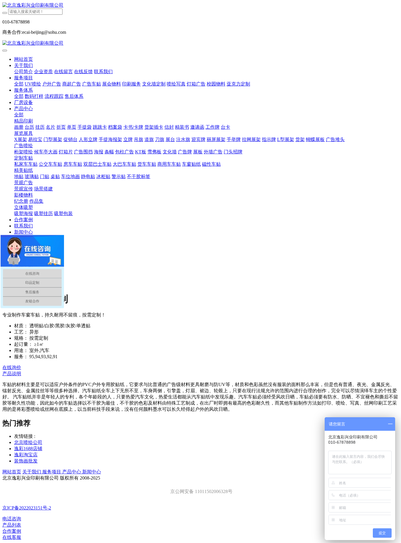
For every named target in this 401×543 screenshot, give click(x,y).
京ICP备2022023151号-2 (26, 507)
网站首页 (23, 59)
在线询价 (11, 367)
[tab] (200, 374)
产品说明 (11, 373)
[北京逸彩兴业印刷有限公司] (200, 5)
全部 (18, 83)
